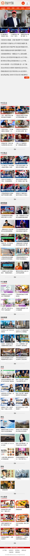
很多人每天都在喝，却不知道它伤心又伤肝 (22, 444)
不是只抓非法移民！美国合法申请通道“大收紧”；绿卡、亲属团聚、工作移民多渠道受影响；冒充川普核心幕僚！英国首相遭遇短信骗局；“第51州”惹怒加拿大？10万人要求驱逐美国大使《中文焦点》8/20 (22, 166)
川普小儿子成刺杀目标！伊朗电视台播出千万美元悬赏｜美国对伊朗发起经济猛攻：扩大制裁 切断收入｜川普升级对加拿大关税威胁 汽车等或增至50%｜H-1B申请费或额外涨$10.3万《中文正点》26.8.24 (22, 144)
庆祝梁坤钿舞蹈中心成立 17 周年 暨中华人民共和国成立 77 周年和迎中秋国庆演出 (22, 458)
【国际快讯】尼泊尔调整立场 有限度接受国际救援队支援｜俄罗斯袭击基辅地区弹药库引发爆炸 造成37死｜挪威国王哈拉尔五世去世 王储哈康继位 (7, 230)
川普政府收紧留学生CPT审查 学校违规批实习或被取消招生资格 (22, 258)
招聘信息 (24, 550)
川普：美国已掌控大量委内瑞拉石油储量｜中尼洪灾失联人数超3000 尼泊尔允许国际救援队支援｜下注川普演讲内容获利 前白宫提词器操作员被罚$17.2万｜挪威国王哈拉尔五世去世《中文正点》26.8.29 (7, 116)
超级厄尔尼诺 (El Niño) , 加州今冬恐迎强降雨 (7, 430)
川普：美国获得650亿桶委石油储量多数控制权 (22, 216)
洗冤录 (3, 478)
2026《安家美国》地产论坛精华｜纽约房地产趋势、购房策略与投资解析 (22, 344)
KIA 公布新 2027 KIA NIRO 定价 (7, 444)
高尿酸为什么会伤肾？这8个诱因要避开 (7, 295)
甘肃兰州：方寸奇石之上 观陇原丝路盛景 (7, 244)
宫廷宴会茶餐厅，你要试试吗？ (7, 538)
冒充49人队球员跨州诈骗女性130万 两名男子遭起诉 (15, 57)
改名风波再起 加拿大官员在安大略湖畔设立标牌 (15, 75)
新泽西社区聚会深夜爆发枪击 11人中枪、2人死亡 (15, 61)
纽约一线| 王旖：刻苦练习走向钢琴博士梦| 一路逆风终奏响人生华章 (22, 380)
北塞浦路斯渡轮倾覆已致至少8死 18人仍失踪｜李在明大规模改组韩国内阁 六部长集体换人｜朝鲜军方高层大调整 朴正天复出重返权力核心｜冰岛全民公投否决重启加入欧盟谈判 (7, 216)
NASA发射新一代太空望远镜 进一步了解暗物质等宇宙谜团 (15, 64)
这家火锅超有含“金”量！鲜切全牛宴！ (6, 524)
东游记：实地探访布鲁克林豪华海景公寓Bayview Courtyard (7, 344)
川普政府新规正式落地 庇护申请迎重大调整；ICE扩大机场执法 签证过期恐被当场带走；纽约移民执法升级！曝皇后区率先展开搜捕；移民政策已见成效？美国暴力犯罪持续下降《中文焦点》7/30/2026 (7, 194)
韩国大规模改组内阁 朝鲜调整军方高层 (13, 50)
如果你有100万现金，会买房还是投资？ (7, 394)
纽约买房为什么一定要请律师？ (22, 408)
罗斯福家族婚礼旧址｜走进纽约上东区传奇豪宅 (22, 358)
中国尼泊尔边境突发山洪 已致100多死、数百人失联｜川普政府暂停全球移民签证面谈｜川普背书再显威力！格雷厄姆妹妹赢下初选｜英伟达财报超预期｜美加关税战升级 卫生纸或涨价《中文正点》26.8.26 (22, 130)
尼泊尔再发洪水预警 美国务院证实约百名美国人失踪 (15, 68)
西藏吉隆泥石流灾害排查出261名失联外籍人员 (15, 71)
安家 (13, 8)
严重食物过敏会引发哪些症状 (22, 295)
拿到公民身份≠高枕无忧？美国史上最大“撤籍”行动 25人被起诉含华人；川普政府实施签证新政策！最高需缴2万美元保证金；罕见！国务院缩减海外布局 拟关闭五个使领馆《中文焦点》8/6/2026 (22, 180)
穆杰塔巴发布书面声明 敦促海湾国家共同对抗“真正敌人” (15, 47)
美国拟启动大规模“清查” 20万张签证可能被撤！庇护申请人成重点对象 (25, 35)
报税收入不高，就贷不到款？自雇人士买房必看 (7, 408)
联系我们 (17, 550)
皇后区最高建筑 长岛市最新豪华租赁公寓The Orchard (7, 358)
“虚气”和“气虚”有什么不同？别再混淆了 (7, 309)
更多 (26, 77)
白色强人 (19, 478)
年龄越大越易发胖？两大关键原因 (22, 309)
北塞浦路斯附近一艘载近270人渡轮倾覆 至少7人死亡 (15, 54)
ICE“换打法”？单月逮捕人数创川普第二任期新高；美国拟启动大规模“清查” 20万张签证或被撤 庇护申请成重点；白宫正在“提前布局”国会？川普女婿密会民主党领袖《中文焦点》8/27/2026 (7, 166)
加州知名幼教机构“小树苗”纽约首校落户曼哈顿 (7, 380)
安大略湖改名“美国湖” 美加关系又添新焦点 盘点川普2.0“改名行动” (5, 35)
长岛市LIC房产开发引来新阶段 (7, 330)
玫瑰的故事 (5, 489)
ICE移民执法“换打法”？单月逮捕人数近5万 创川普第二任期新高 (15, 35)
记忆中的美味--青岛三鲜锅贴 (22, 524)
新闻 (8, 8)
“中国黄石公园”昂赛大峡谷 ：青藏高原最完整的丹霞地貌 (7, 272)
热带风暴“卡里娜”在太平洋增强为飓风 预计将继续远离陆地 (15, 43)
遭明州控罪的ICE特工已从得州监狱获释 (22, 272)
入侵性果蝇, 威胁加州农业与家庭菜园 (7, 458)
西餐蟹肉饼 (19, 509)
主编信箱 (11, 552)
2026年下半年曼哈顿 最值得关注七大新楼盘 (22, 330)
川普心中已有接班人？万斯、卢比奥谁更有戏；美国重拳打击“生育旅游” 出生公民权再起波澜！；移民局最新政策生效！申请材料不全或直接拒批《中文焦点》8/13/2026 (7, 180)
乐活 (18, 8)
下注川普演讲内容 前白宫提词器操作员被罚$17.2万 (22, 230)
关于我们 (5, 550)
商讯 (22, 8)
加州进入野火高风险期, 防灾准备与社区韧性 (22, 430)
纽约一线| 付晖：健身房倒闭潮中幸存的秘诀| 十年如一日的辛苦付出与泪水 (22, 394)
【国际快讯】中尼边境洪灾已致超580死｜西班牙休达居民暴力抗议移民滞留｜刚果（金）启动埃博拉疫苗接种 (22, 244)
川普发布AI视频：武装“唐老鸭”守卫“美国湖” (15, 40)
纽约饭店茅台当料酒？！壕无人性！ (6, 510)
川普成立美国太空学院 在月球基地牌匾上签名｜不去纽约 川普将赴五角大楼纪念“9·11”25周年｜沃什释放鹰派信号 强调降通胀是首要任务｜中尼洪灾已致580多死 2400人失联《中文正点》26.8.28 (22, 116)
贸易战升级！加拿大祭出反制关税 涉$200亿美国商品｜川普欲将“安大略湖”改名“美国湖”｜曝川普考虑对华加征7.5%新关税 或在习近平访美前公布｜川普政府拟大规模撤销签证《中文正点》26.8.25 (7, 144)
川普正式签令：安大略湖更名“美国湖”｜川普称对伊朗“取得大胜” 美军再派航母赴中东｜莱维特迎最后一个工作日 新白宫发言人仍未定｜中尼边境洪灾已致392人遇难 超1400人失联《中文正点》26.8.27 (7, 130)
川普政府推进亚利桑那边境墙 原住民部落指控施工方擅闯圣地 (7, 258)
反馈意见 (11, 550)
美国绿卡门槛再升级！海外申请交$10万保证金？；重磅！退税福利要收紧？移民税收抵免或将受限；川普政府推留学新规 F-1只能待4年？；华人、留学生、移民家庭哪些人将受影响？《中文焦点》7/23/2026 (22, 194)
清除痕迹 (17, 552)
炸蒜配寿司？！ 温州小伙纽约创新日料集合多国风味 (22, 538)
